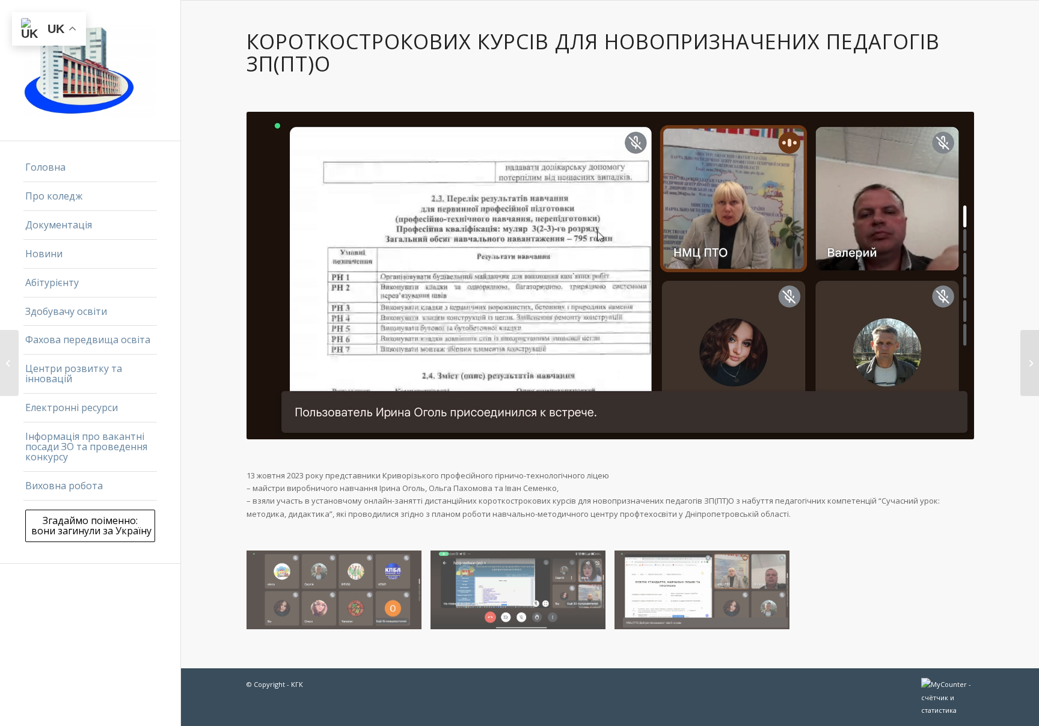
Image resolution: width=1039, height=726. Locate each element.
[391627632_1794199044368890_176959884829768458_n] (339, 594)
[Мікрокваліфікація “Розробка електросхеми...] (1029, 363)
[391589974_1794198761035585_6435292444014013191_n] (523, 594)
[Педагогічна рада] (9, 363)
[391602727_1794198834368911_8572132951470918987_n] (706, 594)
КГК (297, 684)
